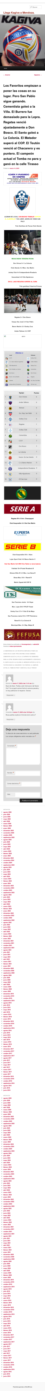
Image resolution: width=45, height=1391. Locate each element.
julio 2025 (6, 842)
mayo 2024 (7, 874)
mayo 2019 (7, 1010)
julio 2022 (6, 925)
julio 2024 (6, 869)
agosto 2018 (7, 1030)
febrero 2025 (7, 853)
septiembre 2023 (8, 892)
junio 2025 (6, 844)
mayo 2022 (7, 929)
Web (8, 794)
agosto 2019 (7, 1003)
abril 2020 (6, 984)
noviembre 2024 (8, 860)
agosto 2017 (7, 1058)
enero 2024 (7, 883)
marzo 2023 (7, 906)
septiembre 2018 (8, 1028)
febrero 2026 (7, 826)
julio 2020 (6, 978)
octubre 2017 (7, 1053)
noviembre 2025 (8, 833)
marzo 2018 (7, 1042)
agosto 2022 (7, 922)
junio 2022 (6, 927)
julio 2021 (6, 952)
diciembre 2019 (8, 994)
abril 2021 (6, 959)
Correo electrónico (13, 783)
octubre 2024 (7, 863)
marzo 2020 (7, 987)
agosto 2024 (7, 867)
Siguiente (38, 75)
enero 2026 (7, 828)
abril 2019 (6, 1012)
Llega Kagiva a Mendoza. (19, 12)
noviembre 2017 (8, 1051)
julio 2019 (6, 1005)
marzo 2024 (7, 879)
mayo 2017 (7, 1065)
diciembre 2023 (8, 886)
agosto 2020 (7, 975)
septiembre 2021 (8, 948)
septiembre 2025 (8, 837)
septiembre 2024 (8, 865)
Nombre (10, 772)
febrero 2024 (7, 881)
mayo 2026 (7, 819)
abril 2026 (6, 821)
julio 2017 (6, 1060)
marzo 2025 (7, 851)
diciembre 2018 (8, 1021)
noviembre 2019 (8, 996)
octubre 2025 (7, 835)
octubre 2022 (7, 918)
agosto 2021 (7, 950)
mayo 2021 (7, 957)
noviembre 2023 (8, 888)
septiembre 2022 (8, 920)
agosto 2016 (7, 1086)
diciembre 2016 (8, 1076)
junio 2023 (6, 899)
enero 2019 (7, 1019)
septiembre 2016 (8, 1083)
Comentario (11, 746)
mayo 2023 (7, 902)
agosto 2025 (7, 840)
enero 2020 (7, 991)
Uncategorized (26, 644)
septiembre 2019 (8, 1000)
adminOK (36, 644)
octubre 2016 (7, 1081)
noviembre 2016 (8, 1079)
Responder (11, 695)
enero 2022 (7, 938)
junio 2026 (6, 817)
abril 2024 (6, 876)
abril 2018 (6, 1040)
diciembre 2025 (8, 830)
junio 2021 (6, 954)
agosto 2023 (7, 895)
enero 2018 (7, 1046)
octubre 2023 (7, 890)
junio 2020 (6, 980)
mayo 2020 (7, 982)
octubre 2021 (7, 945)
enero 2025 (7, 856)
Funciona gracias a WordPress (22, 1387)
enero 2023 (7, 911)
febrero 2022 (7, 936)
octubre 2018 (7, 1026)
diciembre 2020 (8, 968)
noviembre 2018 (8, 1023)
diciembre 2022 (8, 913)
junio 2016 (6, 1090)
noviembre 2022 (8, 915)
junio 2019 (6, 1007)
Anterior (6, 75)
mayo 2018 (7, 1037)
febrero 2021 (7, 964)
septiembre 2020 (8, 973)
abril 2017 (6, 1067)
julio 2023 (6, 897)
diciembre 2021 (8, 941)
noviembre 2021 (8, 943)
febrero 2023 (7, 909)
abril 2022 (6, 931)
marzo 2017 (7, 1069)
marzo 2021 (7, 961)
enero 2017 (7, 1074)
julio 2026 (6, 814)
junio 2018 (6, 1035)
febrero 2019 (7, 1017)
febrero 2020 (7, 989)
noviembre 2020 (8, 971)
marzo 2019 (7, 1014)
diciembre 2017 (8, 1049)
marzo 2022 (7, 934)
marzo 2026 (7, 823)
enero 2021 (7, 966)
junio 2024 (6, 872)
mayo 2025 (7, 847)
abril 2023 (6, 904)
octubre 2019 (7, 998)
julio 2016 (6, 1088)
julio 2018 (6, 1033)
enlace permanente (16, 646)
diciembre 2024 (8, 858)
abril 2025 (6, 849)
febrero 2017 (7, 1072)
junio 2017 (6, 1062)
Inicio (5, 68)
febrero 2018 (7, 1044)
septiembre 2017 (8, 1056)
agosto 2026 (7, 812)
